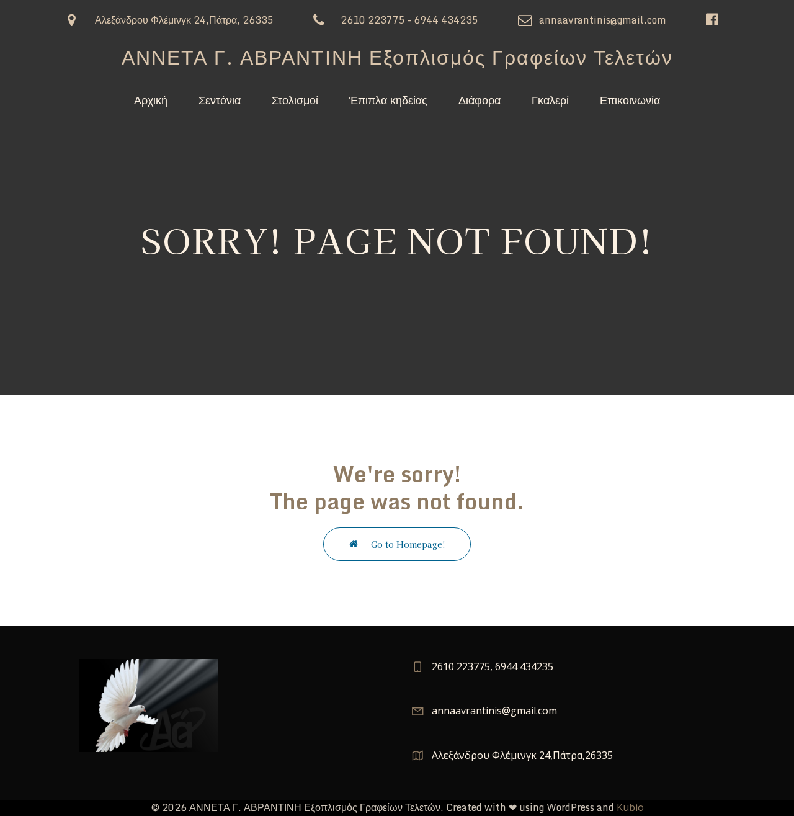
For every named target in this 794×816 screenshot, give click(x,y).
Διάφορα (479, 99)
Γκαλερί (550, 99)
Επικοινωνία (630, 99)
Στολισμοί (295, 99)
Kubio (630, 807)
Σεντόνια (219, 99)
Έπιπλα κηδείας (388, 99)
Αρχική (150, 99)
